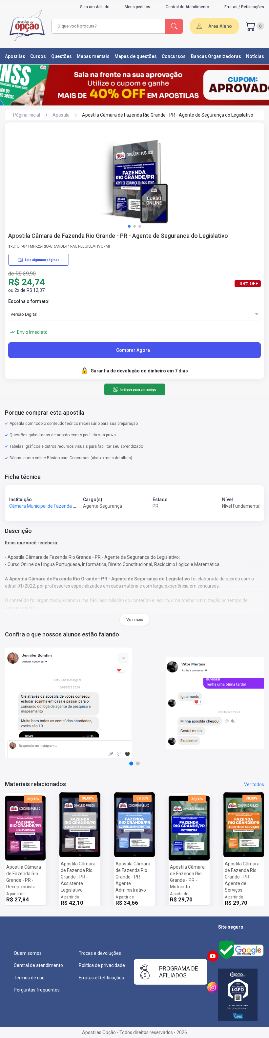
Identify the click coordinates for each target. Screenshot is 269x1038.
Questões (61, 56)
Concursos (174, 56)
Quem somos (28, 953)
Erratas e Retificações (101, 977)
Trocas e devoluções (100, 953)
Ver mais (134, 619)
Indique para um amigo (138, 389)
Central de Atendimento (187, 7)
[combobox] (109, 26)
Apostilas (15, 56)
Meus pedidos (137, 7)
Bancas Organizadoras (216, 56)
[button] (129, 226)
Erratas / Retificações (244, 7)
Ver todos (254, 784)
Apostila (61, 115)
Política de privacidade (102, 965)
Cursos (38, 56)
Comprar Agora (133, 350)
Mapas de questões (135, 56)
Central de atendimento (38, 965)
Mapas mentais (93, 56)
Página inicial (26, 115)
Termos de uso (29, 977)
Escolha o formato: (29, 301)
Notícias (255, 56)
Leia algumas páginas (42, 260)
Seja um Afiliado (94, 7)
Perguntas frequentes (37, 989)
